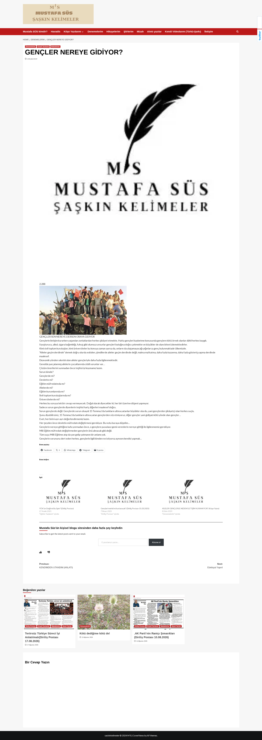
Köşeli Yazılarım (43, 46)
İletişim (208, 31)
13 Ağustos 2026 (87, 637)
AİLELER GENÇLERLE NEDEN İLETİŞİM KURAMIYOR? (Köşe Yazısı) (190, 508)
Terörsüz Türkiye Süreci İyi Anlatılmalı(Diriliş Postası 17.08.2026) (42, 637)
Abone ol (156, 542)
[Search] (237, 31)
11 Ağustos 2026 (141, 641)
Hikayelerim (113, 31)
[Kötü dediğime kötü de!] (104, 612)
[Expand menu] (82, 32)
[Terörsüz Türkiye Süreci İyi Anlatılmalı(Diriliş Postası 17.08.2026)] (49, 612)
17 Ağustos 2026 (32, 645)
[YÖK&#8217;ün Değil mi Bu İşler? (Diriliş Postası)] (68, 493)
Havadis (55, 31)
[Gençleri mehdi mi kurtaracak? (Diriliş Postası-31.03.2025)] (130, 493)
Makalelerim (55, 46)
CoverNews (138, 735)
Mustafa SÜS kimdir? (35, 31)
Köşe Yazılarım (72, 31)
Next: (215, 566)
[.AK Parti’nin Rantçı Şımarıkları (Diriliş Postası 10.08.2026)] (158, 612)
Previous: (56, 566)
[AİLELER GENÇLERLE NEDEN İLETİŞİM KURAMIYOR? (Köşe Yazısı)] (191, 493)
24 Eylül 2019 (32, 59)
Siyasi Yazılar (67, 626)
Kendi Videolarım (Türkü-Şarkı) (183, 31)
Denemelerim (95, 31)
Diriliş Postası (31, 626)
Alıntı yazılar (154, 31)
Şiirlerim (128, 31)
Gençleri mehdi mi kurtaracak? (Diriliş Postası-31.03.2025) (125, 508)
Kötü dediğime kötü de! (95, 633)
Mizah (140, 31)
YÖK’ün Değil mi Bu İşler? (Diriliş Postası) (56, 508)
